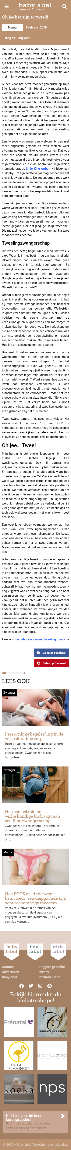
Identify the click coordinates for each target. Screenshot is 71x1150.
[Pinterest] (49, 986)
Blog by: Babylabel (17, 38)
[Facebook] (21, 986)
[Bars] (6, 6)
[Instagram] (40, 986)
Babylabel (9, 977)
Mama (12, 27)
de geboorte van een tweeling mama (40, 639)
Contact (8, 967)
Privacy (43, 972)
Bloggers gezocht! (51, 967)
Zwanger (9, 692)
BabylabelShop (48, 977)
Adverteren (10, 972)
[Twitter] (31, 986)
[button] (51, 653)
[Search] (64, 6)
